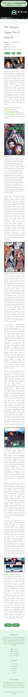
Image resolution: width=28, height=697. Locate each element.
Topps (13, 53)
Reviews (14, 47)
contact (14, 673)
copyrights (14, 668)
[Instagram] (24, 12)
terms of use (14, 664)
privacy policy (14, 666)
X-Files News (14, 692)
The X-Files (7, 53)
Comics (19, 53)
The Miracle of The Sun (11, 201)
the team (14, 670)
